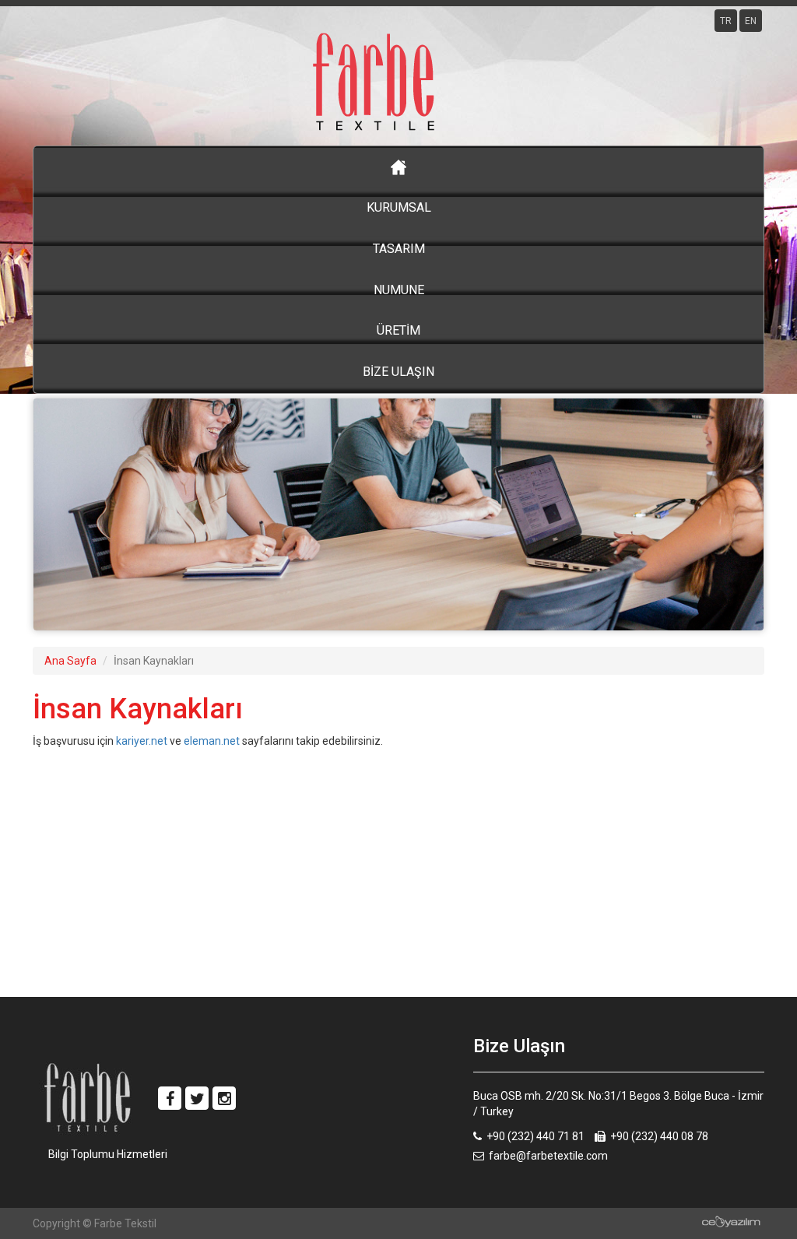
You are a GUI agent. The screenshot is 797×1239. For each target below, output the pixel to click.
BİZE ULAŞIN (398, 371)
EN (751, 21)
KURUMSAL (399, 207)
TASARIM (399, 248)
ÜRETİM (398, 330)
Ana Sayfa (70, 661)
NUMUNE (399, 290)
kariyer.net (141, 741)
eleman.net (212, 741)
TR (726, 21)
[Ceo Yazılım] (731, 1221)
